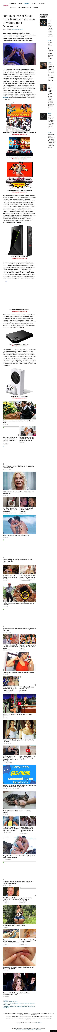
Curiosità (12, 7)
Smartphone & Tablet (24, 7)
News (20, 3)
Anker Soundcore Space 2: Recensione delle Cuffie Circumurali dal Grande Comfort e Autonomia (51, 122)
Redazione (24, 1029)
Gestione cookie (53, 1030)
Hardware (13, 3)
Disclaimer (38, 1029)
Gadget (34, 3)
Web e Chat (42, 3)
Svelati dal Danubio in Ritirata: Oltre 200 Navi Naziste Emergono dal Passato (50, 50)
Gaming (27, 3)
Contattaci (38, 1022)
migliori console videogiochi (10, 1001)
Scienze (36, 7)
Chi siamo (18, 1029)
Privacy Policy (31, 1029)
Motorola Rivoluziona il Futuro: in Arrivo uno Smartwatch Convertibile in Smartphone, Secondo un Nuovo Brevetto (51, 72)
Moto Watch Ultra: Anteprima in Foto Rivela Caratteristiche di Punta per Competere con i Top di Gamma (52, 141)
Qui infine (5, 97)
